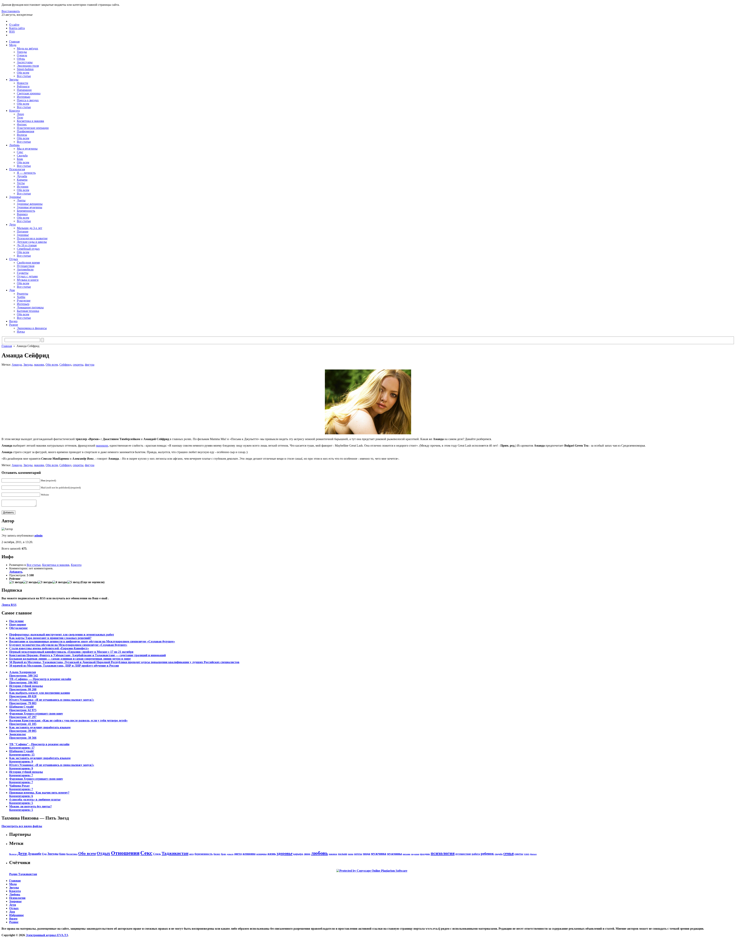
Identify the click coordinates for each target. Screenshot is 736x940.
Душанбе (34, 854)
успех (526, 854)
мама (350, 854)
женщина (248, 854)
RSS (12, 31)
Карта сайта (17, 28)
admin (38, 535)
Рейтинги (23, 86)
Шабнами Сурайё (22, 708)
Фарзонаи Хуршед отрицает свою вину (36, 715)
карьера (298, 853)
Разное (13, 324)
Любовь (14, 145)
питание (406, 854)
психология (443, 853)
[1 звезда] (16, 582)
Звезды (13, 79)
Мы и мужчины (27, 148)
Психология (17, 169)
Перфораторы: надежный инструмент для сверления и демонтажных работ (61, 634)
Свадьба (22, 155)
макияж (39, 364)
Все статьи (24, 76)
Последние (16, 621)
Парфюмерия (25, 131)
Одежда (22, 55)
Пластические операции (33, 127)
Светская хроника (28, 93)
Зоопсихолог (22, 736)
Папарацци (24, 90)
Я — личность (26, 172)
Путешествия (25, 266)
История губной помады (26, 687)
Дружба (22, 176)
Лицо (20, 114)
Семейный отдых (28, 248)
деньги (230, 854)
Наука (21, 331)
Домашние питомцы (30, 307)
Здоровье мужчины (29, 207)
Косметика (71, 854)
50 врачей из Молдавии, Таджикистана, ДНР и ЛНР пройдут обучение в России (64, 665)
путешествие (463, 853)
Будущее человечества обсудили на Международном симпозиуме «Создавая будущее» (68, 644)
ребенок (487, 854)
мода (366, 854)
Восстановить (11, 11)
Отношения (125, 853)
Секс (20, 152)
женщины (261, 854)
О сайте (14, 24)
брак (223, 854)
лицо (307, 853)
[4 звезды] (60, 582)
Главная (14, 41)
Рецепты (22, 293)
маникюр (102, 445)
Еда (44, 853)
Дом (12, 290)
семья (508, 853)
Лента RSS (9, 604)
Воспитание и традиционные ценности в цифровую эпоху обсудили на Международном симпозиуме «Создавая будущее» (92, 641)
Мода (12, 45)
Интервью (23, 96)
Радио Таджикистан (23, 874)
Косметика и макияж (30, 121)
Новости (22, 83)
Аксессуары (25, 62)
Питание (22, 231)
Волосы (22, 134)
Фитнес (22, 124)
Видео (13, 321)
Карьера (22, 179)
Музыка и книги (28, 279)
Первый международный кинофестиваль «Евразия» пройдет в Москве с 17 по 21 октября (71, 651)
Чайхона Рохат (21, 787)
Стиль (157, 853)
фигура (89, 364)
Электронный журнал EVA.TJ (47, 935)
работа (476, 853)
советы (518, 853)
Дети (12, 224)
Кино (62, 853)
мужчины (394, 854)
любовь (319, 853)
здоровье (284, 853)
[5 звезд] (73, 582)
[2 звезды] (30, 582)
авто (191, 854)
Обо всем (23, 72)
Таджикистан (175, 853)
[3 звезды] (45, 582)
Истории (22, 186)
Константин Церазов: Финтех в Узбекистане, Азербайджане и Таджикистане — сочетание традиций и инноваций (87, 655)
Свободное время (28, 262)
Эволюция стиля (28, 65)
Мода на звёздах (27, 48)
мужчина (378, 854)
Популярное (17, 624)
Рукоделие (23, 300)
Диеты (21, 200)
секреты (78, 364)
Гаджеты (22, 273)
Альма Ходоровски (23, 673)
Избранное (16, 915)
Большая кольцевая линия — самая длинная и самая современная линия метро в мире (70, 658)
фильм (533, 854)
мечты (358, 853)
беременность (204, 853)
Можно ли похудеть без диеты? (30, 808)
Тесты (21, 183)
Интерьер (23, 304)
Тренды (22, 52)
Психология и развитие (32, 238)
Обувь (21, 58)
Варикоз (22, 214)
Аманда (17, 364)
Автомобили (25, 269)
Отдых (13, 259)
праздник (425, 854)
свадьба (499, 854)
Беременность (26, 210)
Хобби (21, 297)
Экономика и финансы (32, 328)
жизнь (271, 854)
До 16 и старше (27, 245)
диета (238, 854)
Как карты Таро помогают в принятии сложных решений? (50, 638)
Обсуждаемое (18, 628)
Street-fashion (25, 69)
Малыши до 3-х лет (29, 228)
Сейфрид (65, 364)
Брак (20, 159)
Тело (20, 117)
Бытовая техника (28, 311)
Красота (14, 110)
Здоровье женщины (30, 203)
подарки (415, 854)
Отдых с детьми (27, 276)
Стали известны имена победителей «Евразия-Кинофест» (49, 648)
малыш (342, 853)
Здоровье (15, 197)
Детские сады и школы (32, 241)
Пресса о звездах (28, 100)
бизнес (217, 854)
